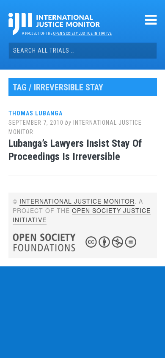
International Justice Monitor (77, 201)
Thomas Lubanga (35, 113)
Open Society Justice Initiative (82, 33)
